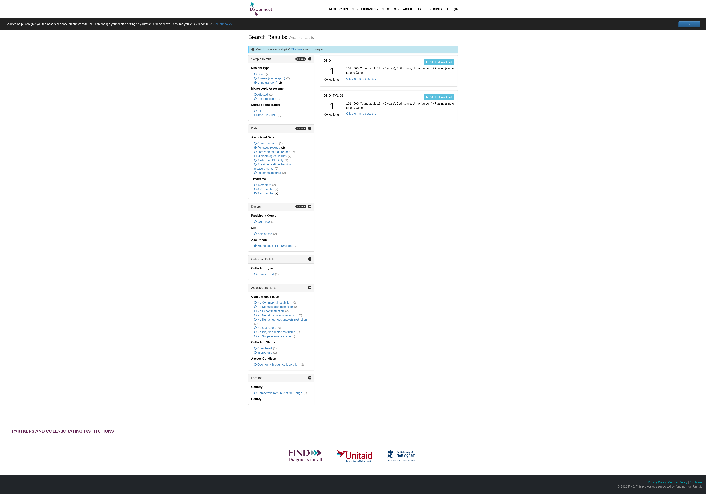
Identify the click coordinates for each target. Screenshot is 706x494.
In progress (265, 352)
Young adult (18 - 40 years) (275, 245)
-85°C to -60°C (267, 115)
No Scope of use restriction (275, 336)
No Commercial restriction (274, 302)
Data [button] (278, 128)
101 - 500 (263, 221)
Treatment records (269, 172)
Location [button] (256, 378)
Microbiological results (272, 156)
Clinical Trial (265, 274)
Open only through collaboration (278, 364)
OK (689, 24)
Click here (296, 49)
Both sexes (265, 233)
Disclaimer (696, 482)
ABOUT (408, 9)
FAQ (421, 9)
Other (261, 74)
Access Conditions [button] (263, 287)
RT (259, 110)
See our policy (222, 24)
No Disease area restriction (275, 306)
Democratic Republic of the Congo (280, 393)
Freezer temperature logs (274, 151)
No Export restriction (271, 311)
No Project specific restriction (276, 332)
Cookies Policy (677, 482)
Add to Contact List (441, 61)
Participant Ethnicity (270, 160)
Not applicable (267, 98)
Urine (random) (267, 82)
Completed (264, 348)
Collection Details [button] (262, 259)
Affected (263, 94)
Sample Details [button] (278, 59)
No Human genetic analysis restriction (282, 319)
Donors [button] (278, 206)
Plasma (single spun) (271, 78)
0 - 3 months (265, 189)
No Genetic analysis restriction (277, 315)
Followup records (269, 147)
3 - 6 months (265, 193)
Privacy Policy (657, 482)
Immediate (264, 185)
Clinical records (268, 143)
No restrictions (267, 327)
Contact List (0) (445, 9)
